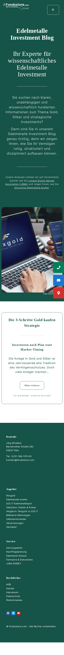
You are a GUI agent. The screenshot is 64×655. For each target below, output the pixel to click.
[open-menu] (53, 10)
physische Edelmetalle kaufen (31, 187)
